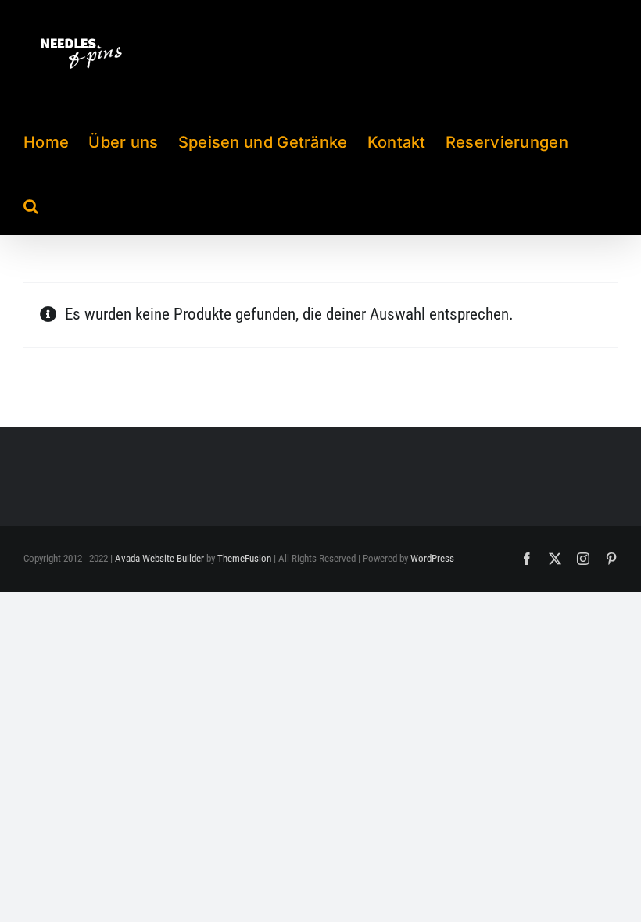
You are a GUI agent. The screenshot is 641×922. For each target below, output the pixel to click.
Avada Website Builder (159, 558)
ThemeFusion (244, 558)
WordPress (432, 558)
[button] (30, 203)
